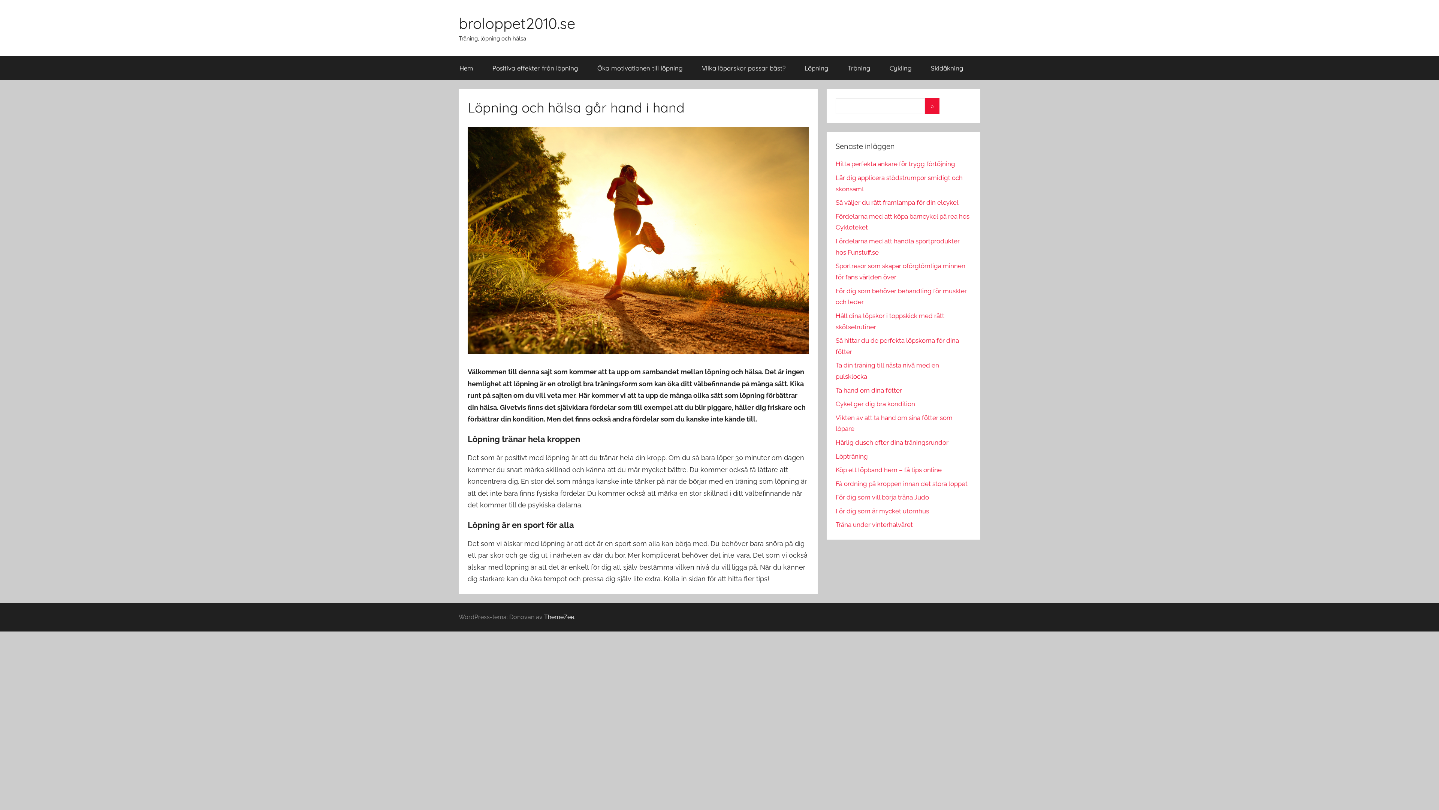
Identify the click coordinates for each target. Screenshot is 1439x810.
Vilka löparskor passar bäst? (743, 68)
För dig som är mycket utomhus (882, 511)
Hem (466, 68)
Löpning (817, 68)
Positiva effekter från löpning (535, 68)
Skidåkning (947, 68)
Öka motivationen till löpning (640, 68)
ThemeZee (559, 617)
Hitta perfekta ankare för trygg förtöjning (895, 164)
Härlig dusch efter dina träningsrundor (892, 442)
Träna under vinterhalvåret (874, 524)
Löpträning (852, 456)
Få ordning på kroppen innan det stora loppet (902, 484)
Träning (859, 68)
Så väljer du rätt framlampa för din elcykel (897, 202)
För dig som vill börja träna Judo (882, 497)
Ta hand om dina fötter (869, 390)
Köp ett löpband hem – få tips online (889, 470)
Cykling (901, 68)
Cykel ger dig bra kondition (875, 404)
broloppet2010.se (517, 23)
